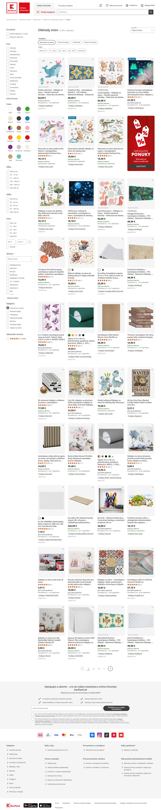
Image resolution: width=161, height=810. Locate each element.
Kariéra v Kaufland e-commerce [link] (97, 767)
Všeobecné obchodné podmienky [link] (105, 803)
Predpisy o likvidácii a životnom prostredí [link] (133, 803)
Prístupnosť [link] (59, 808)
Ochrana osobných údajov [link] (82, 803)
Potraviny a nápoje (16, 792)
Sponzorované (42, 87)
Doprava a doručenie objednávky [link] (60, 780)
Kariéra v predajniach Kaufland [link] (97, 763)
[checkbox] (18, 34)
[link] (65, 5)
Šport (11, 783)
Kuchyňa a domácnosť (17, 762)
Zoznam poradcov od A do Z (58, 750)
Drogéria (12, 779)
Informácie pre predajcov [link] (95, 750)
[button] (47, 42)
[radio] (18, 171)
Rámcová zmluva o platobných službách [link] (138, 763)
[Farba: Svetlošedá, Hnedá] (99, 456)
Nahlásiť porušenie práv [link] (56, 784)
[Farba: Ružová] (76, 335)
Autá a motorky (14, 787)
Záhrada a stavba (15, 758)
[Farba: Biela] (99, 269)
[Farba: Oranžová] (72, 335)
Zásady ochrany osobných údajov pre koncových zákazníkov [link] (137, 774)
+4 (112, 456)
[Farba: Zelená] (69, 335)
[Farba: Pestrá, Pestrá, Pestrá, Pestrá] (72, 269)
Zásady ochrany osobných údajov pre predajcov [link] (137, 768)
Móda (11, 775)
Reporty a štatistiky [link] (131, 750)
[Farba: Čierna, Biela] (102, 269)
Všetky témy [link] (52, 763)
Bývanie (12, 771)
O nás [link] (57, 803)
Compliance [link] (66, 803)
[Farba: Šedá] (79, 335)
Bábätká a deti (14, 767)
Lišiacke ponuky (15, 750)
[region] (20, 184)
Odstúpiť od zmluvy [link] (55, 776)
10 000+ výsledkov (66, 30)
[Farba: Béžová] (69, 269)
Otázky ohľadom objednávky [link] (58, 767)
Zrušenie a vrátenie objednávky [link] (59, 772)
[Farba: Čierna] (83, 335)
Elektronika (13, 754)
